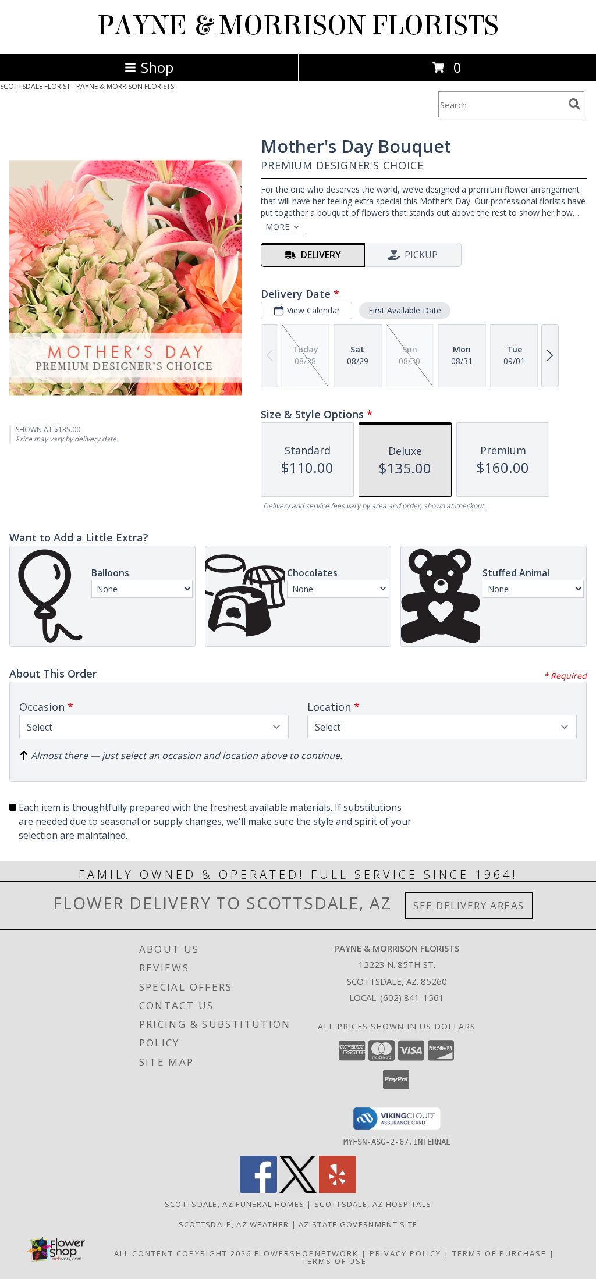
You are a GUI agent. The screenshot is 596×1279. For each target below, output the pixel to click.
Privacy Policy (405, 1253)
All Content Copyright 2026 (182, 1253)
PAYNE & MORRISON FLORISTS (298, 25)
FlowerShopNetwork (306, 1253)
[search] (574, 104)
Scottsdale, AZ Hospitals (372, 1204)
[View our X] (298, 1189)
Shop (157, 67)
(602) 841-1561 (412, 997)
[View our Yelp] (337, 1189)
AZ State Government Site (358, 1224)
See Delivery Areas (468, 905)
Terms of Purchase (499, 1253)
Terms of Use (334, 1261)
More (277, 226)
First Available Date (404, 310)
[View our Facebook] (258, 1189)
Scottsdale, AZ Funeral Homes (234, 1204)
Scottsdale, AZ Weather (234, 1224)
